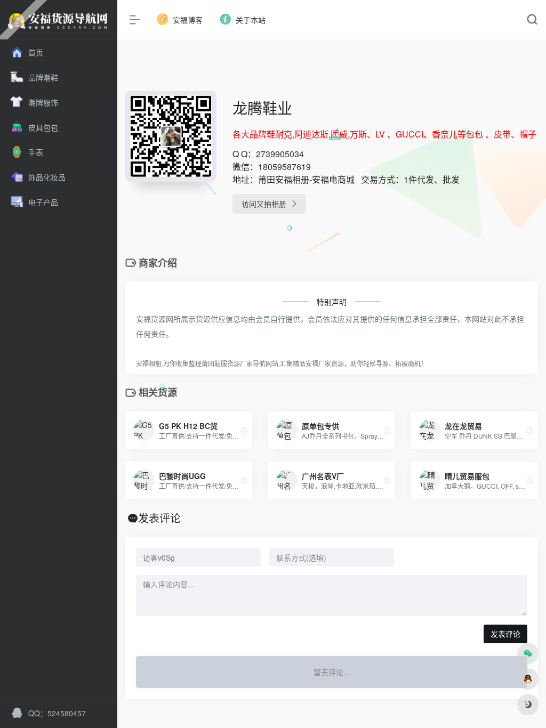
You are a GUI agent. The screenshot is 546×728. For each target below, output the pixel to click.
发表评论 (505, 633)
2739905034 (280, 154)
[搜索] (531, 20)
